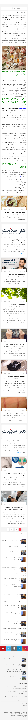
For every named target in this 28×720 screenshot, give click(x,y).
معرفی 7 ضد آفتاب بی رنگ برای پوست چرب (14, 441)
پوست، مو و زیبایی (7, 209)
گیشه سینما (13, 715)
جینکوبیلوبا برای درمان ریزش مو (17, 304)
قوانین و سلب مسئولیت (22, 715)
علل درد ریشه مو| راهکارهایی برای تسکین (15, 344)
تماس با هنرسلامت (8, 712)
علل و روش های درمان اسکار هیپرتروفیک (15, 413)
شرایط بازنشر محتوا (12, 714)
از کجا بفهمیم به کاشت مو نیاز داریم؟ (16, 274)
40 (11, 529)
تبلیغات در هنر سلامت (22, 714)
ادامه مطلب (22, 253)
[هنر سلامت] (7, 2)
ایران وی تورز (24, 705)
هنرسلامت (25, 712)
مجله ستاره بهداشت (23, 717)
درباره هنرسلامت (17, 712)
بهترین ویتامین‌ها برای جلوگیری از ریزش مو (15, 212)
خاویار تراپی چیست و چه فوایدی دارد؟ (16, 376)
